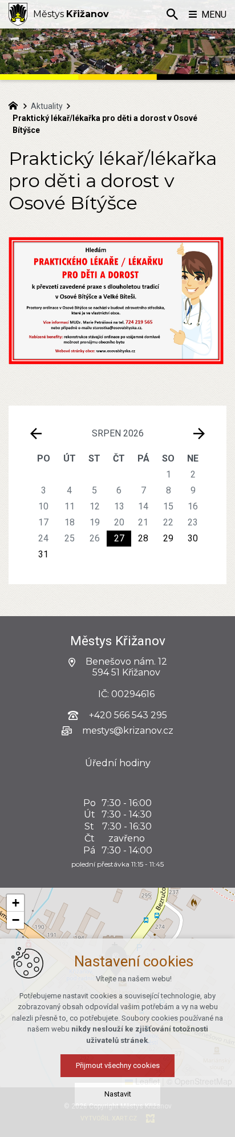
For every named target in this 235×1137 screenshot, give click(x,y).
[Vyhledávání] (172, 14)
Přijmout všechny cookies (118, 1065)
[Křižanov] (18, 14)
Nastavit (117, 1094)
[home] (16, 104)
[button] (15, 903)
